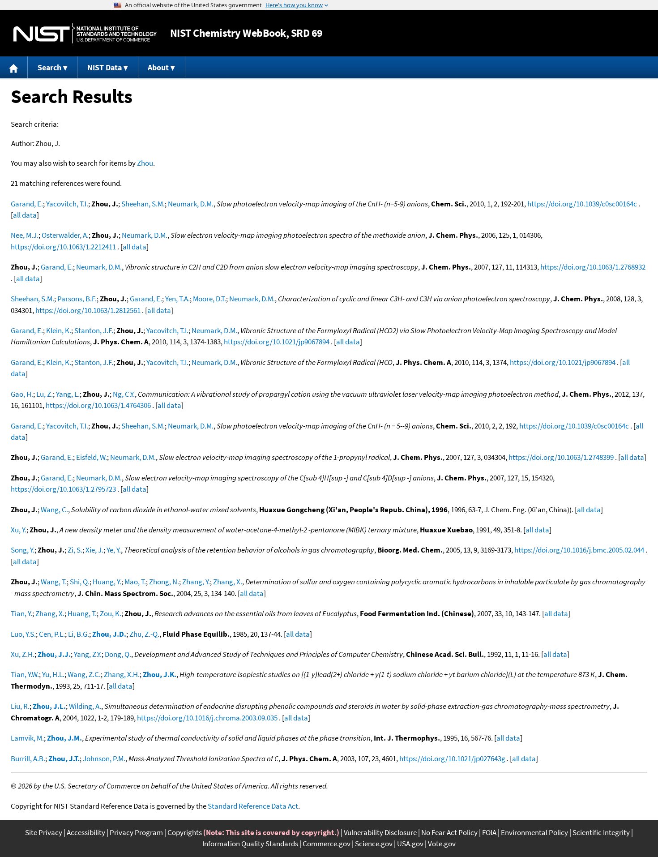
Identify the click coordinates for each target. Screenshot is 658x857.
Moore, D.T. (209, 299)
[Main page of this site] (14, 67)
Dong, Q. (118, 654)
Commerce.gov (326, 843)
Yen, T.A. (177, 299)
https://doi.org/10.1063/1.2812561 (88, 310)
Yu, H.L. (53, 674)
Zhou (145, 163)
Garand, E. (27, 204)
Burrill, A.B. (28, 758)
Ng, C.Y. (124, 394)
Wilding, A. (85, 706)
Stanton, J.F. (93, 330)
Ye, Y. (114, 550)
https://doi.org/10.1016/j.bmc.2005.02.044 (579, 550)
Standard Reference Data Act (253, 806)
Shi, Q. (80, 582)
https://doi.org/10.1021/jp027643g (452, 758)
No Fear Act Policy (449, 832)
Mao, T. (135, 582)
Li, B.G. (78, 634)
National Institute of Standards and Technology (85, 33)
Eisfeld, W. (91, 457)
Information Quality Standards (250, 843)
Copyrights (184, 832)
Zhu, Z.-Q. (144, 634)
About (158, 67)
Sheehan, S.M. (143, 204)
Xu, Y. (18, 530)
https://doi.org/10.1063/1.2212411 (63, 247)
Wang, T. (54, 582)
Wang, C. (54, 509)
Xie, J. (94, 550)
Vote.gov (442, 843)
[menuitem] (14, 67)
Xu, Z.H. (22, 654)
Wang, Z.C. (84, 674)
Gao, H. (22, 394)
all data (25, 215)
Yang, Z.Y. (88, 654)
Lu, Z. (44, 394)
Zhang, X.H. (122, 674)
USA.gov (410, 843)
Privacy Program (136, 832)
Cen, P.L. (52, 634)
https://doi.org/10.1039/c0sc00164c (582, 204)
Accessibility (86, 832)
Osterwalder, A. (65, 235)
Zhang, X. (227, 582)
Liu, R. (20, 706)
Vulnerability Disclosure (380, 832)
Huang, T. (82, 613)
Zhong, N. (164, 582)
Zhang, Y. (196, 582)
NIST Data (104, 67)
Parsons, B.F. (77, 299)
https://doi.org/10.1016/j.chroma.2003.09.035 (207, 718)
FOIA (489, 832)
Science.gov (374, 843)
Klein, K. (58, 330)
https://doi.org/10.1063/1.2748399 (561, 457)
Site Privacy (43, 832)
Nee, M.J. (24, 235)
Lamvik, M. (27, 738)
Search (49, 67)
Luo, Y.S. (23, 634)
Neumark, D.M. (191, 204)
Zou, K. (110, 613)
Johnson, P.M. (104, 758)
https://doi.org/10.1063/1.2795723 (63, 489)
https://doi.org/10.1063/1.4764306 (98, 405)
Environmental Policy (534, 832)
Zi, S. (75, 550)
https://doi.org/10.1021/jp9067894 (276, 342)
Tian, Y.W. (25, 674)
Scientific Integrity (601, 832)
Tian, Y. (21, 613)
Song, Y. (22, 550)
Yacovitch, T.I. (67, 204)
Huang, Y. (107, 582)
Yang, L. (68, 394)
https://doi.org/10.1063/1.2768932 (592, 267)
